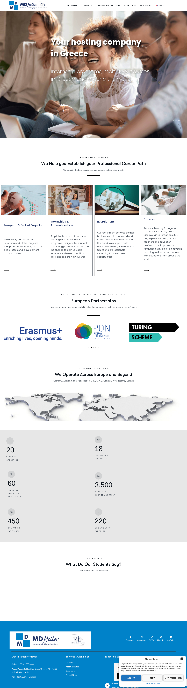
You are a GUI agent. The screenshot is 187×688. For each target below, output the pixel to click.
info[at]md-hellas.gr (24, 672)
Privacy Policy (150, 684)
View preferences (173, 678)
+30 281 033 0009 (26, 664)
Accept (131, 678)
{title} (158, 684)
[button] (182, 659)
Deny (152, 678)
